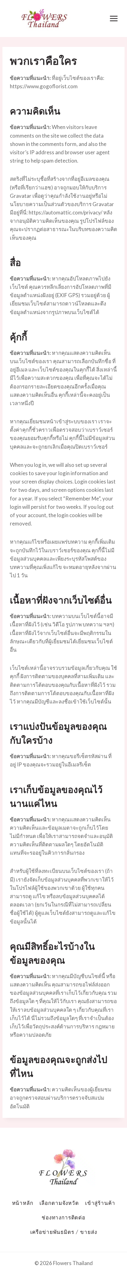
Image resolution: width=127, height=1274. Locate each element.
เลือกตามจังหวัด (59, 1202)
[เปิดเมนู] (113, 18)
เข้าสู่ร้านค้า (100, 1202)
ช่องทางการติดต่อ (63, 1217)
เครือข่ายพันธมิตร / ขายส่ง (63, 1232)
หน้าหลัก (22, 1202)
